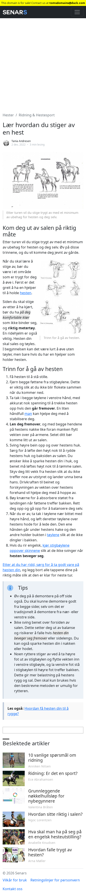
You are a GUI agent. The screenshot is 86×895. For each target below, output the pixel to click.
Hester (8, 115)
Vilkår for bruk (15, 880)
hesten (25, 292)
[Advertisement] (43, 63)
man (28, 413)
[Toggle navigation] (77, 12)
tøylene (53, 534)
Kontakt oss (12, 888)
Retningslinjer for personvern (55, 880)
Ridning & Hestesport (37, 115)
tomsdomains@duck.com (67, 3)
